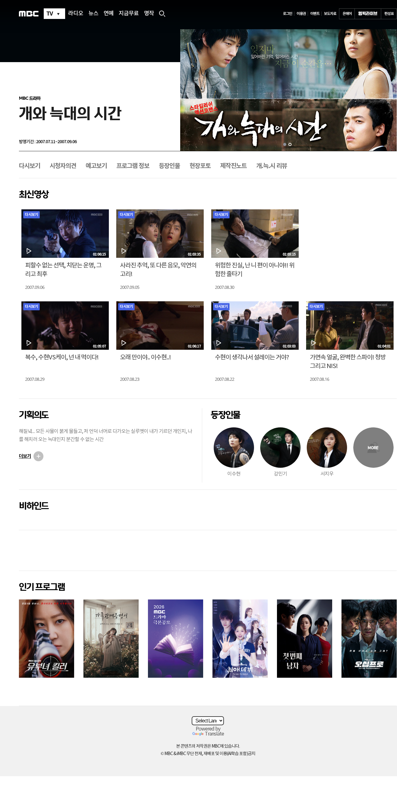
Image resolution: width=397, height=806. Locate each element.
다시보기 (29, 166)
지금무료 (129, 13)
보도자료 (330, 13)
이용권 (301, 13)
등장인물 (169, 166)
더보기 (25, 456)
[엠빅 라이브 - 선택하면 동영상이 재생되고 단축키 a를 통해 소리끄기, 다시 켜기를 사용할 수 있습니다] (368, 14)
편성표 (389, 13)
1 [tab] (284, 144)
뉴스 (93, 13)
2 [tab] (290, 144)
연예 (109, 13)
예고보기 (96, 166)
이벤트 (314, 13)
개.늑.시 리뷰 (271, 166)
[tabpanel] (288, 90)
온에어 (347, 13)
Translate (214, 734)
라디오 (75, 13)
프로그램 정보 (132, 166)
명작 (149, 13)
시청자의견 (63, 166)
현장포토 (200, 166)
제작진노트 (233, 166)
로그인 (287, 13)
